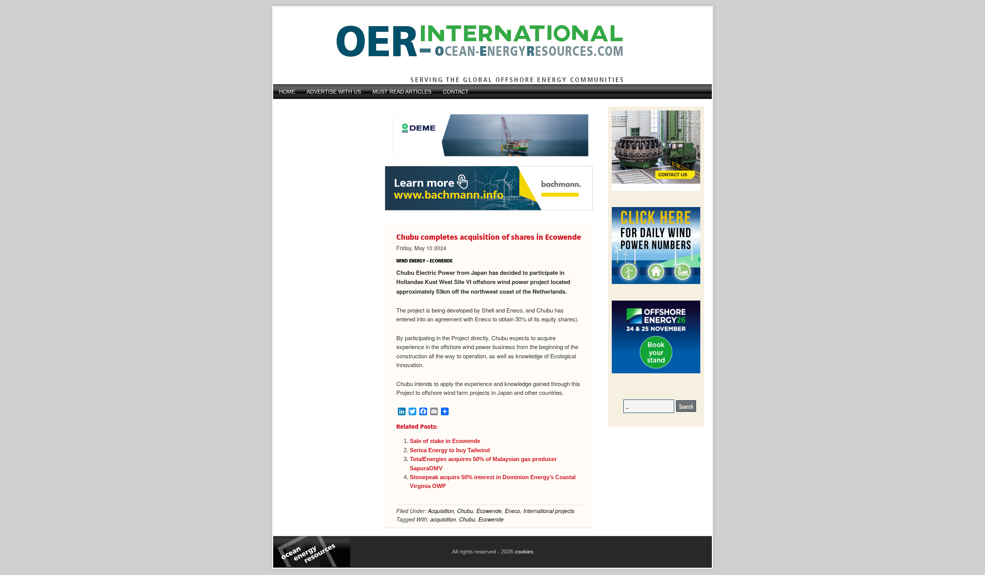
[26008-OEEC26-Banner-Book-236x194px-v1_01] (656, 372)
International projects (548, 511)
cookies (523, 551)
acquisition (443, 519)
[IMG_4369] (489, 162)
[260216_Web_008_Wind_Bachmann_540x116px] (489, 209)
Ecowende (489, 511)
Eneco (512, 511)
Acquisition (441, 511)
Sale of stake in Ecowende (445, 441)
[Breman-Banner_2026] (656, 189)
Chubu (465, 511)
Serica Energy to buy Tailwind (450, 450)
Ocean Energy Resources (486, 45)
